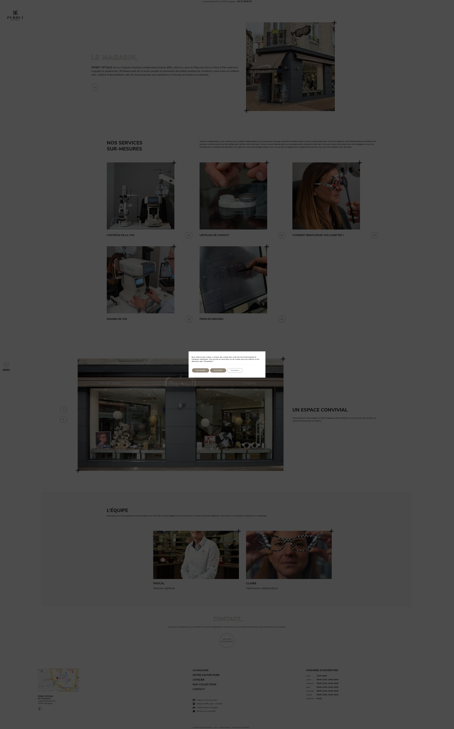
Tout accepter (201, 370)
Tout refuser (218, 370)
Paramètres (235, 370)
